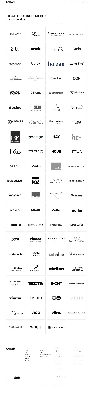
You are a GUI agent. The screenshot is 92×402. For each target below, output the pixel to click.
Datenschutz (52, 386)
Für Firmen (59, 1)
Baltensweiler (28, 360)
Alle (6, 24)
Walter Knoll (27, 354)
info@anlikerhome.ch (60, 356)
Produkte (45, 1)
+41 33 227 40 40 (77, 354)
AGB (57, 386)
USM (26, 352)
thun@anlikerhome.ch (78, 356)
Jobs (41, 352)
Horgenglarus (28, 356)
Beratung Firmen (43, 356)
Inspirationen (77, 1)
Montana (27, 358)
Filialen (41, 350)
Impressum (46, 386)
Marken (71, 1)
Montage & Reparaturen (45, 354)
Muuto (26, 350)
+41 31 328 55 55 (59, 354)
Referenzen (65, 1)
